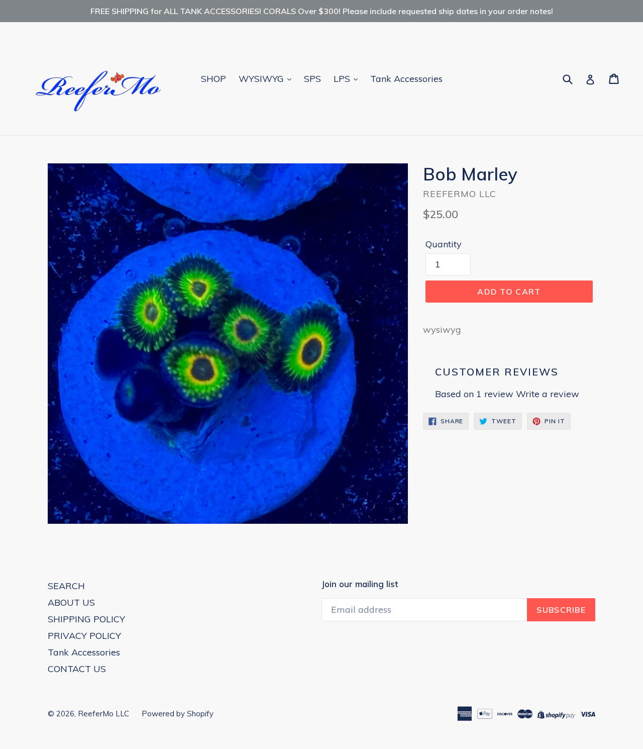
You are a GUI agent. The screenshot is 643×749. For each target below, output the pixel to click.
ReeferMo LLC (103, 713)
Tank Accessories (406, 78)
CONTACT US (77, 669)
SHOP (213, 78)
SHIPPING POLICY (86, 619)
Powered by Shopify (177, 713)
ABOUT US (71, 602)
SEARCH (66, 586)
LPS (343, 78)
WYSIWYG (262, 78)
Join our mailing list (360, 584)
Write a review (547, 394)
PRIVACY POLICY (84, 635)
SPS (312, 78)
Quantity (443, 244)
